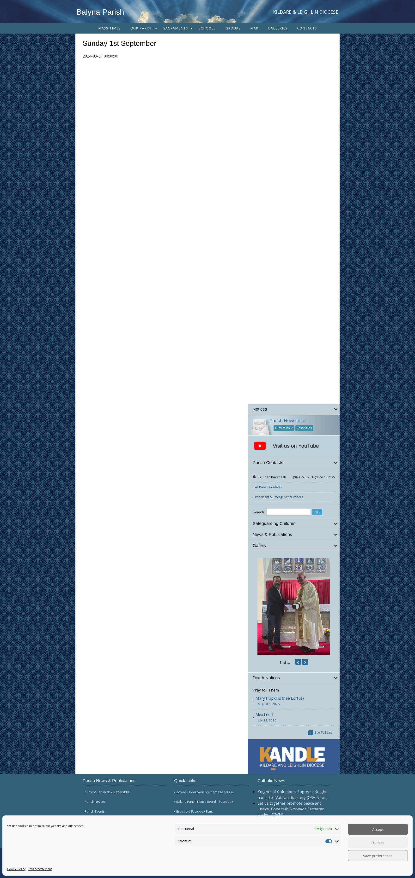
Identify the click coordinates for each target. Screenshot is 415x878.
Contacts (307, 28)
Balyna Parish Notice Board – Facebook (204, 801)
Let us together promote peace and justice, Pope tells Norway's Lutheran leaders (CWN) (290, 809)
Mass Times (109, 28)
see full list (323, 732)
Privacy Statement (40, 869)
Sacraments (175, 28)
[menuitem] (109, 28)
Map (254, 28)
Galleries (277, 28)
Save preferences (377, 855)
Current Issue (284, 428)
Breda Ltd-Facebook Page (195, 811)
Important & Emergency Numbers (279, 497)
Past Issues (304, 428)
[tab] (294, 409)
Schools (207, 28)
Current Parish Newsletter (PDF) (107, 792)
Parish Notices (95, 801)
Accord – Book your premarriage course (205, 792)
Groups (233, 28)
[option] (293, 606)
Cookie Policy (16, 869)
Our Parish (141, 28)
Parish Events (95, 811)
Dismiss (377, 842)
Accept (378, 829)
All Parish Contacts (268, 487)
